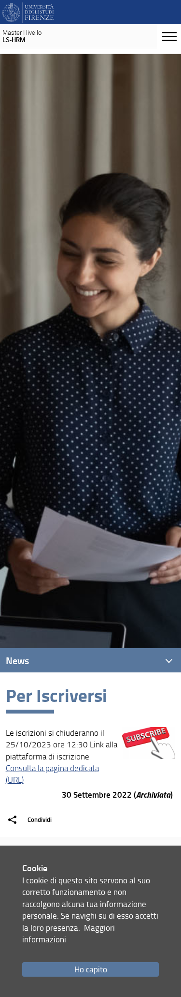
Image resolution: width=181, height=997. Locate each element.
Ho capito (90, 969)
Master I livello (22, 36)
